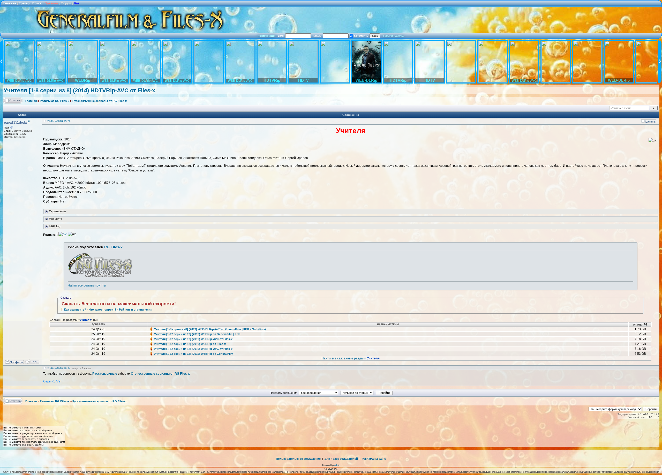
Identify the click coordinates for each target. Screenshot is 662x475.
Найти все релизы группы (87, 285)
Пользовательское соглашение (298, 458)
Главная (9, 3)
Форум (66, 3)
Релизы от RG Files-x (54, 100)
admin (337, 465)
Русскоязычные (104, 373)
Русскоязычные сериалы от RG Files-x (99, 100)
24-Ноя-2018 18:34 (59, 368)
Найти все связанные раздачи (350, 358)
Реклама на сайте (374, 458)
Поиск (37, 3)
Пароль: (317, 35)
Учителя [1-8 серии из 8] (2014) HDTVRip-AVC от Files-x (79, 90)
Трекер (24, 3)
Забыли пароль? (393, 35)
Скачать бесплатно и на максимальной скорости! (119, 303)
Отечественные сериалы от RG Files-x (160, 373)
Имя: (281, 35)
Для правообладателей (341, 458)
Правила (51, 3)
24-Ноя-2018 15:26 (59, 121)
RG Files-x (113, 247)
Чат (76, 3)
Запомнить (360, 35)
